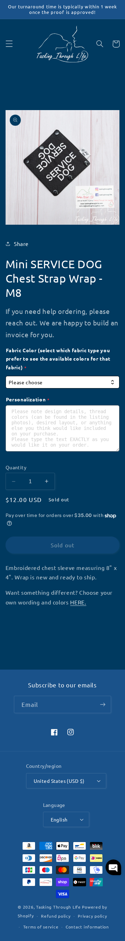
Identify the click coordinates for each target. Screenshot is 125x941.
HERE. (78, 602)
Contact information (87, 927)
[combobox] (62, 382)
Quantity (16, 467)
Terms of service (41, 927)
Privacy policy (92, 916)
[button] (9, 44)
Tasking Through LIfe (58, 907)
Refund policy (56, 916)
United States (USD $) (59, 781)
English (59, 819)
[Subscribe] (103, 704)
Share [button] (21, 243)
